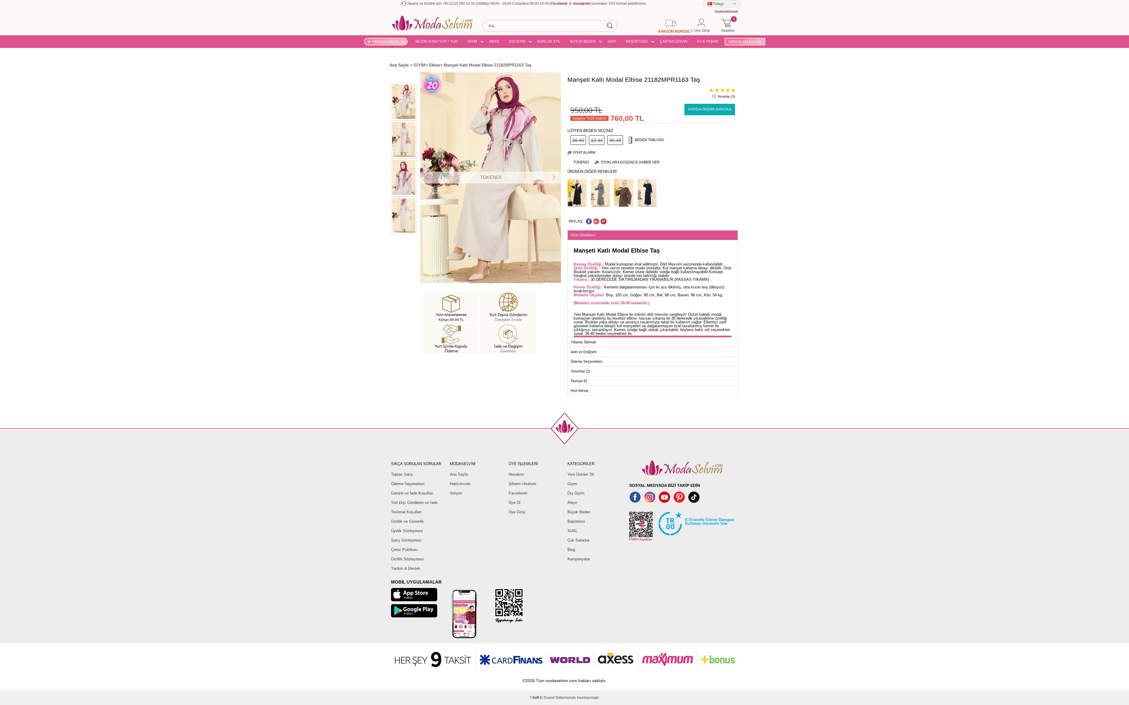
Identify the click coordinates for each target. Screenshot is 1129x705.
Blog (571, 549)
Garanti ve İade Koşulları (412, 493)
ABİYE (494, 41)
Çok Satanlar (578, 540)
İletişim (456, 493)
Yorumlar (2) (726, 96)
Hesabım (516, 474)
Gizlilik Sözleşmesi (407, 559)
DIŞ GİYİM (517, 41)
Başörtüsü (576, 521)
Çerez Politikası (404, 549)
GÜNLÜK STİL (548, 41)
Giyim (572, 484)
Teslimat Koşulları (406, 512)
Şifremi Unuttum (522, 484)
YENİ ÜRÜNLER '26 (388, 42)
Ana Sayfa (459, 474)
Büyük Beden (578, 512)
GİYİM (472, 41)
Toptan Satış (402, 474)
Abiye (572, 502)
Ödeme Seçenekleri (408, 484)
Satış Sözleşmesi (406, 540)
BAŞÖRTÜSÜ (637, 41)
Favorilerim (518, 493)
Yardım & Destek (405, 568)
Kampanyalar (578, 559)
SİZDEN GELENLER (744, 42)
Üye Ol (514, 502)
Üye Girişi (517, 512)
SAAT (611, 41)
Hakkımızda (460, 484)
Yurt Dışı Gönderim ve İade (414, 502)
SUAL (572, 531)
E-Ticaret (547, 698)
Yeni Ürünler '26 (580, 474)
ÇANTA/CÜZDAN (673, 41)
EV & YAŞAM (707, 41)
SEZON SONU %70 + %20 (436, 41)
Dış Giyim (575, 493)
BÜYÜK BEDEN (583, 41)
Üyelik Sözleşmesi (407, 531)
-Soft (535, 698)
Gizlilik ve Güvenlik (407, 521)
